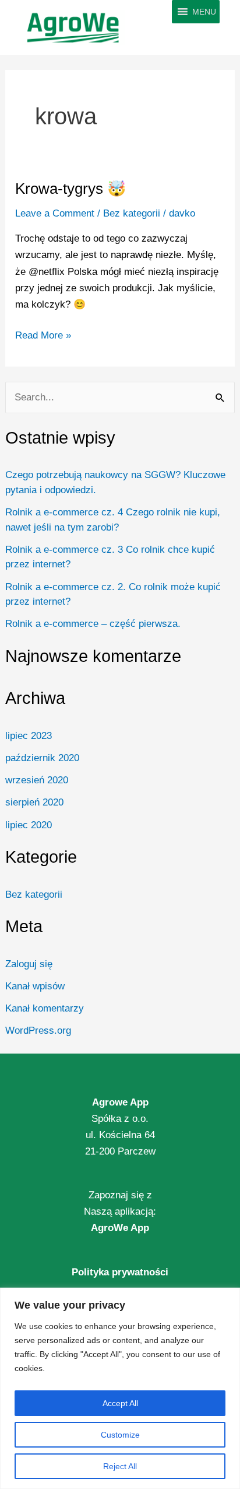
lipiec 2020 (28, 825)
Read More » (43, 334)
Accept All (120, 1403)
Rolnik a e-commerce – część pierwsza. (93, 623)
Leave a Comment (54, 213)
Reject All (120, 1466)
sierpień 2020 (34, 802)
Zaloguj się (28, 964)
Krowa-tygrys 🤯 (70, 188)
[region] (120, 1388)
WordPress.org (38, 1030)
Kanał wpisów (35, 986)
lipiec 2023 (28, 735)
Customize (120, 1434)
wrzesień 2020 (36, 780)
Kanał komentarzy (44, 1008)
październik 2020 (42, 757)
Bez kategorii (33, 894)
